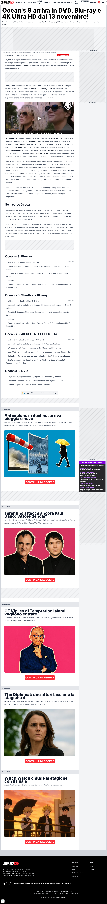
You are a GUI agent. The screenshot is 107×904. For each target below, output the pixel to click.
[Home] (7, 2)
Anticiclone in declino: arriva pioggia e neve (32, 417)
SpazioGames (29, 883)
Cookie (92, 869)
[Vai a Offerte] (99, 2)
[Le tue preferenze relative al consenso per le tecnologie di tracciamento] (3, 901)
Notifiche (75, 876)
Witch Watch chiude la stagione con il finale (36, 780)
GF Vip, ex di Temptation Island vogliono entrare (34, 612)
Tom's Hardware (18, 883)
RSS (73, 869)
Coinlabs (68, 883)
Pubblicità (75, 866)
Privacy (92, 866)
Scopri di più (53, 52)
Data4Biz (46, 883)
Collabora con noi (78, 873)
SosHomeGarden (54, 883)
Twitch (99, 462)
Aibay (63, 883)
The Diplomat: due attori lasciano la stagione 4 (39, 696)
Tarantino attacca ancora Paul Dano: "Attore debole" (33, 515)
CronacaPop (38, 883)
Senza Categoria (63, 55)
